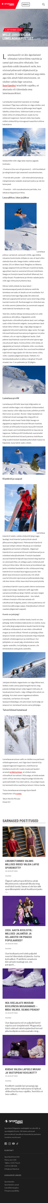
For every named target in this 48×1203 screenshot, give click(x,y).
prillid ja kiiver (16, 772)
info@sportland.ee (11, 1169)
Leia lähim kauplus (11, 1188)
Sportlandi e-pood (11, 1185)
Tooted (27, 30)
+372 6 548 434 (10, 1166)
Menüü (26, 4)
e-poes (18, 793)
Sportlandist (9, 85)
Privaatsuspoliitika (11, 1191)
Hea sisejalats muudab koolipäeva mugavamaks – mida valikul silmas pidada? (22, 1006)
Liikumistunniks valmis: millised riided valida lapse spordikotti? (22, 864)
